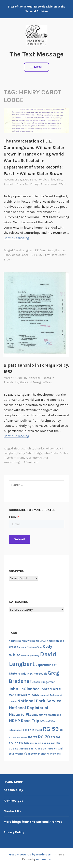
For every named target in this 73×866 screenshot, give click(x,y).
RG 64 (16, 737)
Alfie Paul (41, 641)
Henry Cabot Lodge (16, 255)
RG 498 (38, 748)
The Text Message (37, 54)
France (59, 250)
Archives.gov (13, 800)
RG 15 (31, 730)
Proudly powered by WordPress (30, 854)
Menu (39, 67)
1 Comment (31, 462)
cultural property (30, 655)
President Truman (15, 457)
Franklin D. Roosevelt (32, 673)
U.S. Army (48, 748)
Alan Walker (28, 640)
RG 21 (38, 729)
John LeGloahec (24, 688)
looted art (49, 689)
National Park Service (39, 700)
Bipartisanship (23, 448)
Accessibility (13, 790)
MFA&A (33, 695)
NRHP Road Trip (24, 720)
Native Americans (50, 714)
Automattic (43, 859)
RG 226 (34, 743)
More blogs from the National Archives (33, 822)
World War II (54, 754)
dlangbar (34, 378)
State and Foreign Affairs (33, 184)
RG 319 (19, 748)
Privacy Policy (14, 832)
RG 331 (28, 748)
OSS (25, 730)
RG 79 (44, 736)
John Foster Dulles (55, 453)
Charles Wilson (44, 448)
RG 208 (24, 743)
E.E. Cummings (44, 250)
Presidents (11, 382)
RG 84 (42, 255)
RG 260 (51, 743)
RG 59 (33, 255)
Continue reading (16, 238)
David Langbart (23, 250)
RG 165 (13, 743)
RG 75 (32, 737)
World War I (58, 184)
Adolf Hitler (15, 640)
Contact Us (12, 811)
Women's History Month (30, 753)
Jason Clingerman (43, 682)
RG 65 (24, 737)
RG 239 (42, 743)
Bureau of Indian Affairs (29, 647)
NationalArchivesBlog (48, 179)
